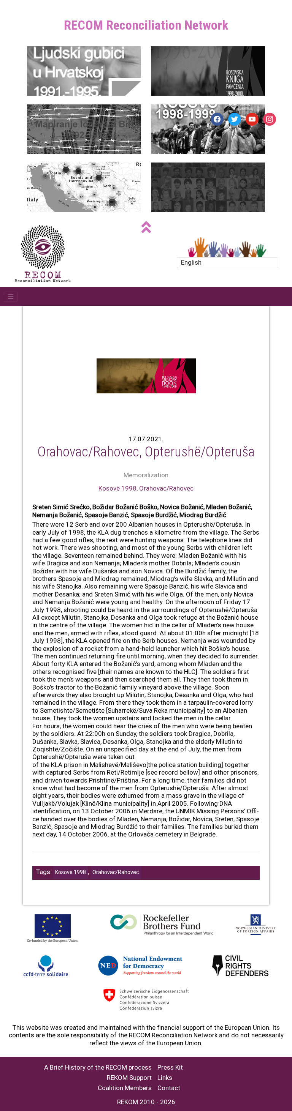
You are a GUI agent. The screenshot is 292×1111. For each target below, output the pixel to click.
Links (164, 1078)
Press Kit (170, 1067)
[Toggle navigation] (10, 296)
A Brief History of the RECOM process (98, 1067)
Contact (168, 1088)
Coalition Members (125, 1088)
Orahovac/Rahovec (166, 488)
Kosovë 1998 (117, 488)
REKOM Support (129, 1078)
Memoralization (146, 475)
